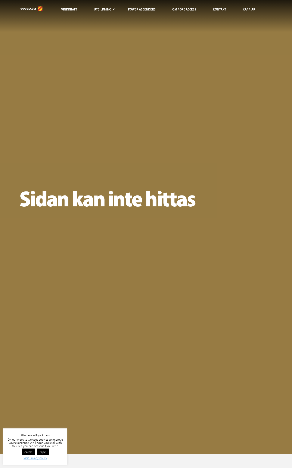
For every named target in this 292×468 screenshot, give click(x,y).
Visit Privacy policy (35, 458)
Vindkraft (69, 9)
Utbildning (102, 9)
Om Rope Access (184, 9)
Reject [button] (43, 451)
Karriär (249, 9)
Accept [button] (28, 451)
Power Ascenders (142, 9)
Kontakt (219, 9)
